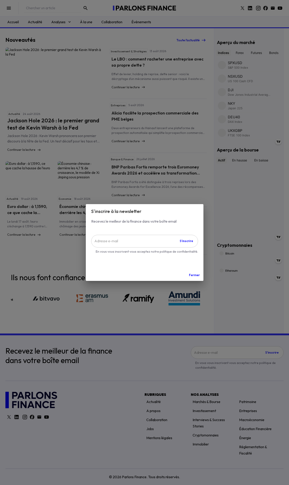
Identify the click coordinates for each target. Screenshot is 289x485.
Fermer (194, 275)
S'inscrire (186, 241)
